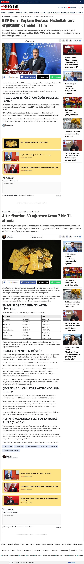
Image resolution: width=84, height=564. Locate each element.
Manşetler (75, 1)
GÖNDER (58, 196)
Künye (13, 550)
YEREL (25, 13)
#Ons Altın (54, 446)
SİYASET (3, 13)
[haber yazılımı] (71, 562)
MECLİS (49, 13)
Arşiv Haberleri (15, 16)
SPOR (31, 13)
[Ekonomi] (72, 124)
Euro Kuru (66, 555)
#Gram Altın (44, 446)
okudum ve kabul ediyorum (19, 195)
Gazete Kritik (6, 16)
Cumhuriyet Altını (14, 555)
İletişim (80, 1)
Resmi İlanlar (74, 550)
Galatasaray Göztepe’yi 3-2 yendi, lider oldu (71, 112)
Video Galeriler (27, 550)
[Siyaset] (72, 50)
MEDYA (72, 13)
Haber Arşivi (37, 1)
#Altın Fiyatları (8, 446)
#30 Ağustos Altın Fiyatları (11, 450)
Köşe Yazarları (68, 1)
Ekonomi (14, 212)
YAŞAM (43, 13)
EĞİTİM (69, 544)
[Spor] (72, 102)
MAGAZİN (56, 13)
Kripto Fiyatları (29, 1)
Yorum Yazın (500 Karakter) (10, 181)
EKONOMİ (11, 13)
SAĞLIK (75, 544)
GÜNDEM (19, 13)
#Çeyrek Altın (19, 446)
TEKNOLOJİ (65, 13)
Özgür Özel (58, 555)
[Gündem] (72, 76)
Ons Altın (37, 555)
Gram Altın (22, 555)
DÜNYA (36, 13)
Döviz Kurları (13, 1)
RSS (11, 562)
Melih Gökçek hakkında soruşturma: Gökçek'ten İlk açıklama (70, 88)
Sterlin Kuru (72, 555)
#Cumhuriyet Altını (31, 446)
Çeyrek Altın (4, 555)
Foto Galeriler (37, 550)
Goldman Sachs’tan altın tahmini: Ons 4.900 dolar (72, 133)
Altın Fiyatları (21, 1)
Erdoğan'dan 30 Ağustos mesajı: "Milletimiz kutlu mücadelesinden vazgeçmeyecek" (71, 62)
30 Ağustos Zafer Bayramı (48, 555)
